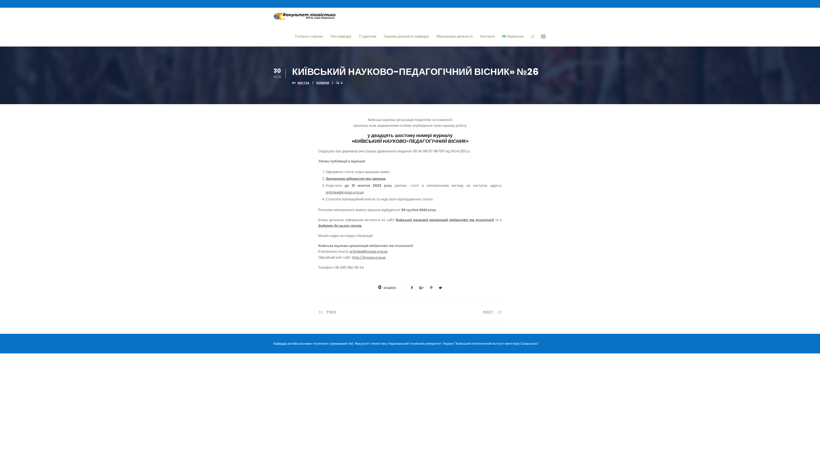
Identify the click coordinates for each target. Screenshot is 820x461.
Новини (322, 83)
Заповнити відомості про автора (355, 178)
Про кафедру (340, 36)
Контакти (487, 36)
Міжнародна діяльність (454, 36)
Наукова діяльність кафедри (406, 36)
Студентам (367, 36)
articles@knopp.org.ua (345, 192)
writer (303, 83)
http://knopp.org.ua (368, 257)
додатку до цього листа (340, 225)
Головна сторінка (309, 36)
